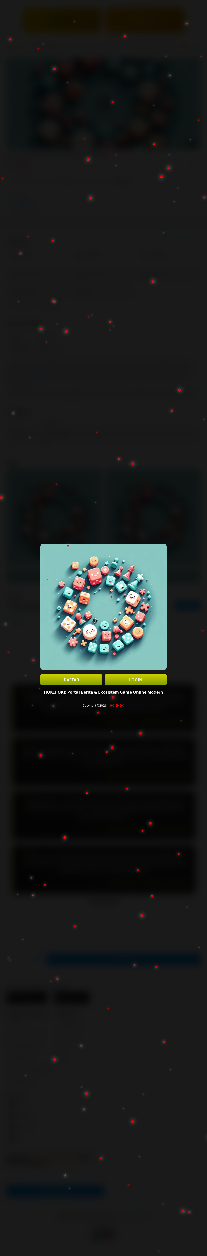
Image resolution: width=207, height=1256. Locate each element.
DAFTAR (71, 680)
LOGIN (135, 680)
